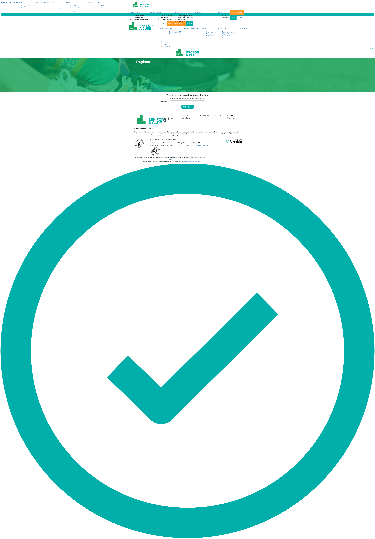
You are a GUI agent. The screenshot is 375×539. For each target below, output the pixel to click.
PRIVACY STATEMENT (195, 145)
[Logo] (141, 5)
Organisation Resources (185, 18)
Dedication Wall (166, 20)
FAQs (220, 12)
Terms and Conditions (186, 116)
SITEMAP (205, 145)
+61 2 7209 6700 (170, 140)
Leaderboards (199, 12)
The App (152, 12)
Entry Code (163, 101)
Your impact (164, 18)
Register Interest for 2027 (176, 24)
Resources (204, 115)
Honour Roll (181, 20)
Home (161, 28)
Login (240, 17)
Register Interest (237, 12)
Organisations (139, 16)
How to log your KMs (141, 20)
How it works (135, 12)
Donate (233, 17)
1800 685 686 (158, 140)
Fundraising (177, 12)
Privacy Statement (231, 116)
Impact (159, 12)
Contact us (225, 18)
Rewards (180, 21)
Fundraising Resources (185, 16)
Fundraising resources (229, 32)
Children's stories (166, 16)
